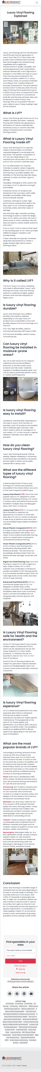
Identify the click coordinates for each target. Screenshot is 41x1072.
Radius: (16, 966)
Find (20, 961)
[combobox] (20, 950)
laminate (22, 323)
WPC (29, 528)
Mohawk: (7, 802)
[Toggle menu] (37, 3)
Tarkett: (6, 820)
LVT (20, 510)
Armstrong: (8, 787)
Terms (19, 1066)
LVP (21, 494)
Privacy (24, 1066)
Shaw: (5, 777)
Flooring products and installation (20, 981)
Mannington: (9, 832)
